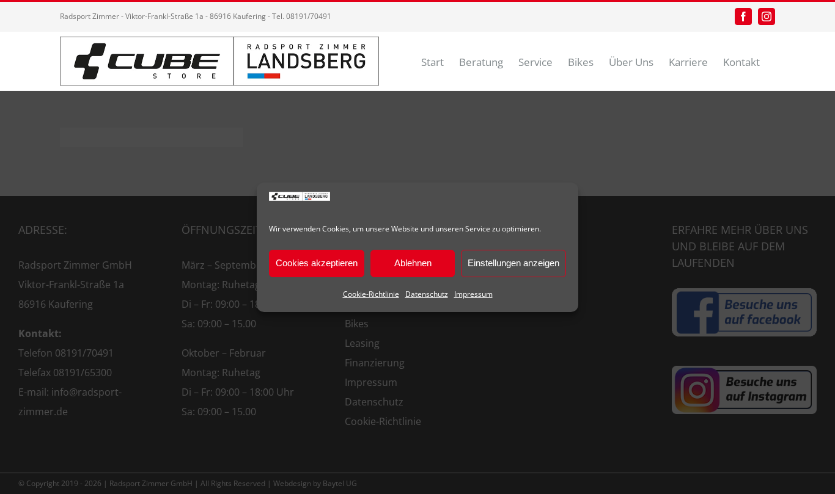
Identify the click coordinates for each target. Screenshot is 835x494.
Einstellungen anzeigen (513, 263)
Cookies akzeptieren (317, 263)
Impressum (473, 294)
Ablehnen (413, 263)
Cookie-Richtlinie (371, 294)
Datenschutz (426, 294)
